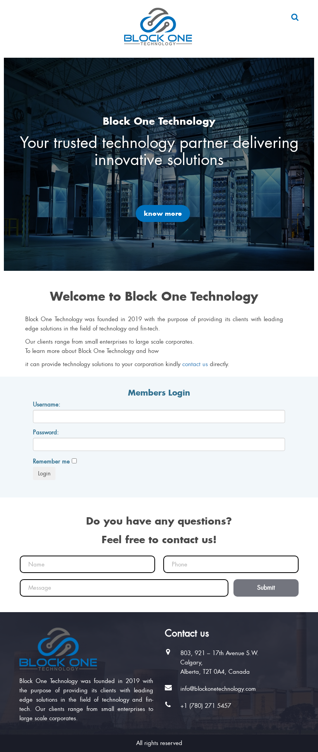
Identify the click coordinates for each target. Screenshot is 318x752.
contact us (195, 364)
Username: (46, 404)
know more (163, 213)
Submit (266, 587)
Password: (46, 432)
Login (44, 473)
